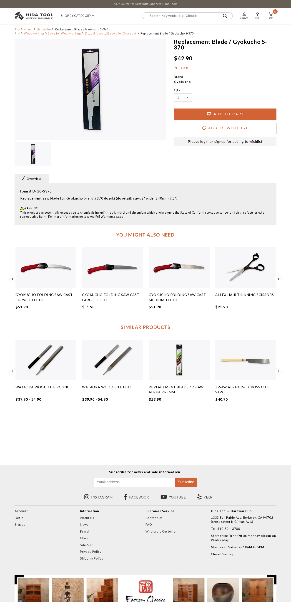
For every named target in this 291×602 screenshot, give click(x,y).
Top (17, 29)
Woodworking (34, 33)
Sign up (20, 524)
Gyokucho (44, 29)
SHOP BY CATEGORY (76, 16)
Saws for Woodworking (64, 33)
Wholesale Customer (161, 531)
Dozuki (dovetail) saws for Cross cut (110, 33)
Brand (28, 29)
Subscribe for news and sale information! (145, 472)
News (84, 524)
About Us (87, 518)
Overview (34, 178)
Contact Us (154, 518)
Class (84, 538)
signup (220, 141)
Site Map (87, 545)
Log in (19, 518)
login (204, 141)
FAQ (149, 524)
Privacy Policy (91, 551)
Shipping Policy (91, 558)
